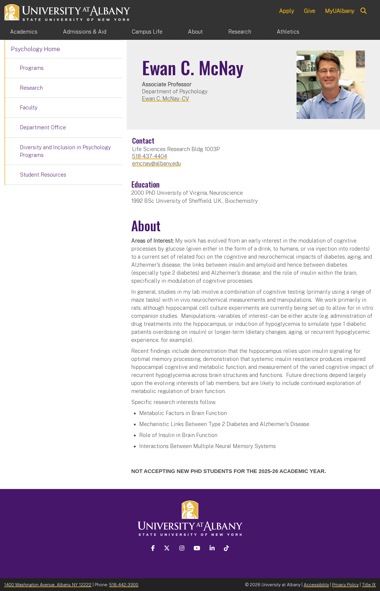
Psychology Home (35, 49)
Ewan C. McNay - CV (165, 98)
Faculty (28, 107)
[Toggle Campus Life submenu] (175, 32)
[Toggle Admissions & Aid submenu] (119, 32)
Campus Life (147, 32)
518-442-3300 (123, 584)
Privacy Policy (345, 584)
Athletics (288, 32)
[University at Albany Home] (67, 12)
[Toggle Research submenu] (264, 32)
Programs (32, 68)
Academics (23, 32)
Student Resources (43, 175)
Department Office (43, 127)
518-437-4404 (149, 156)
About (195, 32)
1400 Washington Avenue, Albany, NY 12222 (47, 584)
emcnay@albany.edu (156, 163)
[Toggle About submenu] (215, 32)
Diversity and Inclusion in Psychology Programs (65, 151)
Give (309, 10)
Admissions (84, 32)
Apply (286, 10)
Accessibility (316, 584)
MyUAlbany (339, 10)
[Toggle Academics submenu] (50, 32)
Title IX (369, 584)
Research (239, 32)
